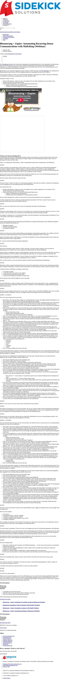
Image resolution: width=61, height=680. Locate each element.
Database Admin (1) (7, 640)
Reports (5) (5, 644)
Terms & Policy (6, 678)
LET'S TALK (3, 627)
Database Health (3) (7, 641)
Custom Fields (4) (7, 638)
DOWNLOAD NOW (5, 599)
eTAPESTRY (6, 21)
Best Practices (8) (7, 637)
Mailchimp (46, 70)
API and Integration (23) (9, 636)
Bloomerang (6, 34)
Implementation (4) (7, 642)
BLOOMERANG (7, 24)
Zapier (17, 70)
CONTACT (6, 25)
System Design (17, 53)
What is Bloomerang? (8, 35)
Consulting (5, 38)
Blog (4, 40)
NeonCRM (5, 22)
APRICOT (5, 19)
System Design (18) (7, 645)
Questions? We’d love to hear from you (12, 664)
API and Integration (9, 53)
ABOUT (5, 18)
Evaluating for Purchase (8, 37)
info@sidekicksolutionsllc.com (10, 665)
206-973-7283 (6, 666)
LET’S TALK (3, 653)
